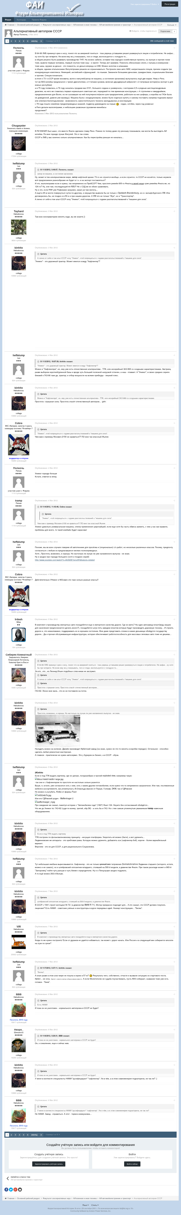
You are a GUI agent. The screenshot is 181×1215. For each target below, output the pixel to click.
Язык (85, 1205)
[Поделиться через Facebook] (6, 1190)
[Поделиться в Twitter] (11, 1190)
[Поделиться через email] (20, 1190)
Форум (8, 19)
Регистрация (170, 4)
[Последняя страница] (41, 41)
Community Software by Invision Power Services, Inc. (90, 1211)
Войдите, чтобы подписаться (144, 31)
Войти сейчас (132, 1164)
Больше (171, 24)
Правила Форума (39, 19)
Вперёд (34, 41)
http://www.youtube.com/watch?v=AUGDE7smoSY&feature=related (65, 559)
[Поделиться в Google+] (15, 1190)
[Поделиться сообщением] (174, 47)
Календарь (21, 19)
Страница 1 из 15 (52, 41)
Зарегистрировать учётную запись (49, 1164)
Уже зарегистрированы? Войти (144, 4)
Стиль (94, 1205)
